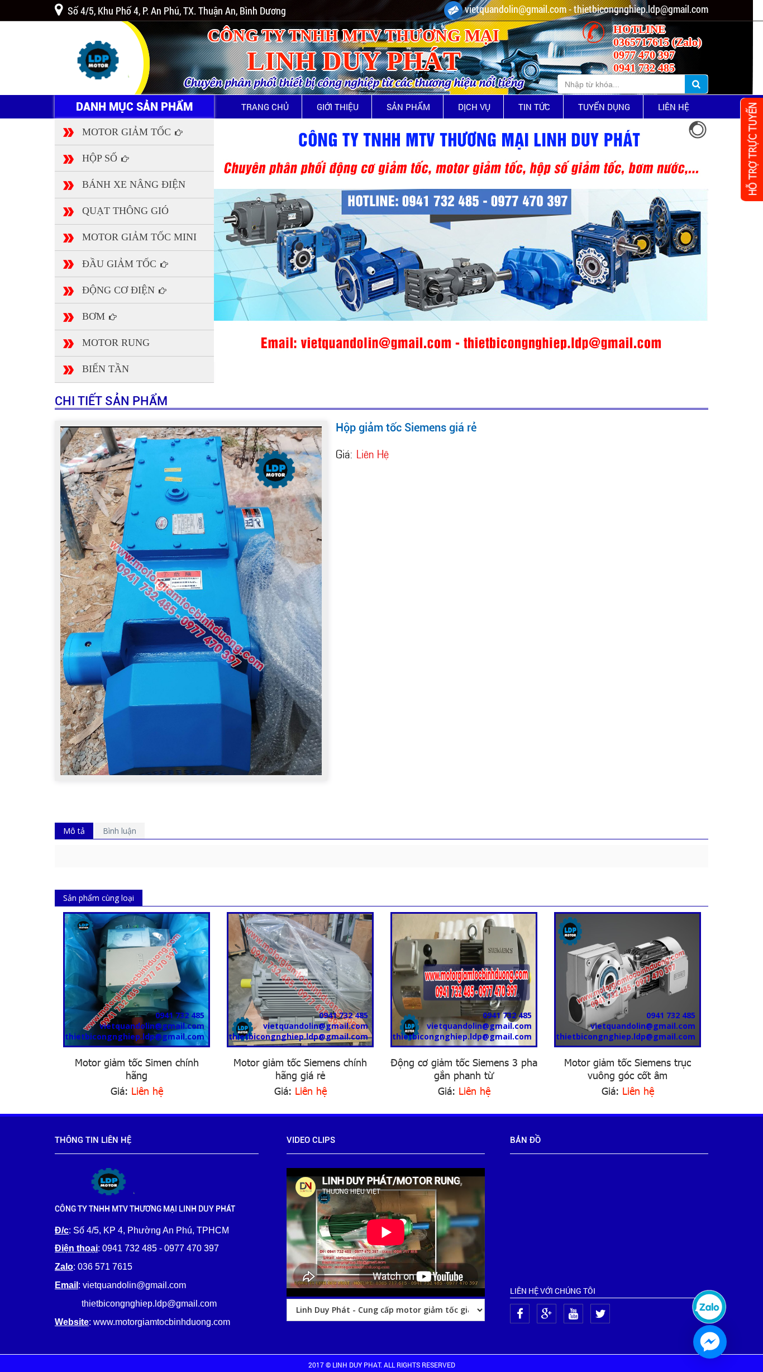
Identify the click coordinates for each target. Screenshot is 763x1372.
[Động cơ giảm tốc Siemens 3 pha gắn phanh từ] (463, 979)
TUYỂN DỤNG (604, 106)
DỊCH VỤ (474, 106)
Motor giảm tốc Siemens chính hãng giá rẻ (300, 1068)
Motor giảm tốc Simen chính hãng (137, 1068)
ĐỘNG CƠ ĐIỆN (120, 290)
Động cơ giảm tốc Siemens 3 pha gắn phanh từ (463, 1068)
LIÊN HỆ (673, 106)
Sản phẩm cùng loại (98, 897)
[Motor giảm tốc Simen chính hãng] (136, 979)
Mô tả (74, 830)
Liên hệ (147, 1090)
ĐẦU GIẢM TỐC (120, 263)
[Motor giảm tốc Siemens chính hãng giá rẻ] (300, 979)
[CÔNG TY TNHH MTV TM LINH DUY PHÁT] (112, 1181)
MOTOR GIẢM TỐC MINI (139, 237)
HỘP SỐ (101, 158)
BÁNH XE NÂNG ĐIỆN (133, 184)
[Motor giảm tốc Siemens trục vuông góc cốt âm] (627, 979)
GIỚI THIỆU (338, 106)
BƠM (95, 316)
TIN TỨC (534, 106)
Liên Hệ (372, 453)
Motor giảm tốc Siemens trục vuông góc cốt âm (627, 1068)
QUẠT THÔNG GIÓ (125, 210)
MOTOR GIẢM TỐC (128, 131)
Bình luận (119, 830)
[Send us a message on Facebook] (710, 1342)
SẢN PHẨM (408, 106)
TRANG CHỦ (265, 106)
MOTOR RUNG (116, 342)
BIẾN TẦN (105, 368)
